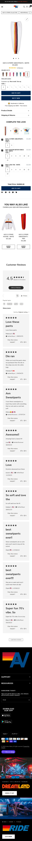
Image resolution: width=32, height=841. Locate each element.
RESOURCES (7, 683)
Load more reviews (16, 640)
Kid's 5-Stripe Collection (9, 12)
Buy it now (16, 98)
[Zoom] (27, 19)
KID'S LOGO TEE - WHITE (18, 164)
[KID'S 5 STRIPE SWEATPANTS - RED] (24, 74)
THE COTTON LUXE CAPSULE (16, 1)
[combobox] (21, 312)
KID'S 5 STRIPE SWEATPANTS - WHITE (18, 139)
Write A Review (16, 288)
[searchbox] (9, 295)
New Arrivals (24, 12)
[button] (9, 793)
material (9, 304)
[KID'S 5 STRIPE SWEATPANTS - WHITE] (27, 74)
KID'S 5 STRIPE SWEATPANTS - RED (23, 236)
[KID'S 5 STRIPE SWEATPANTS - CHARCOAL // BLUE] (17, 74)
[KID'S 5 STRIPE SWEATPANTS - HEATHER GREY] (6, 74)
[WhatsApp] (13, 192)
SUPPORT (5, 677)
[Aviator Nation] (16, 777)
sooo (21, 304)
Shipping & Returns (8, 115)
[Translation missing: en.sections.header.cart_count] (29, 7)
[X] (6, 192)
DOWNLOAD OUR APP (8, 710)
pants (16, 304)
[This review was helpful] (21, 342)
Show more (7, 308)
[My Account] (27, 7)
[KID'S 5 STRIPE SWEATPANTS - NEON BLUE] (20, 74)
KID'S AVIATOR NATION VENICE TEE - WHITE (18, 150)
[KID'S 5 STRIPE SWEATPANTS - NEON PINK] (10, 74)
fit (4, 304)
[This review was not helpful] (24, 342)
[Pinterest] (10, 192)
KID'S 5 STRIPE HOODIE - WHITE (8, 235)
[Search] (24, 7)
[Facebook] (2, 192)
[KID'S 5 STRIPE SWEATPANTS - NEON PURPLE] (13, 74)
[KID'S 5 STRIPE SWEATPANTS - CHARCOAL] (3, 74)
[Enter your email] (29, 700)
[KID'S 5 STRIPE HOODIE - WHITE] (8, 221)
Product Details (6, 110)
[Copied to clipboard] (17, 192)
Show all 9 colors (6, 78)
